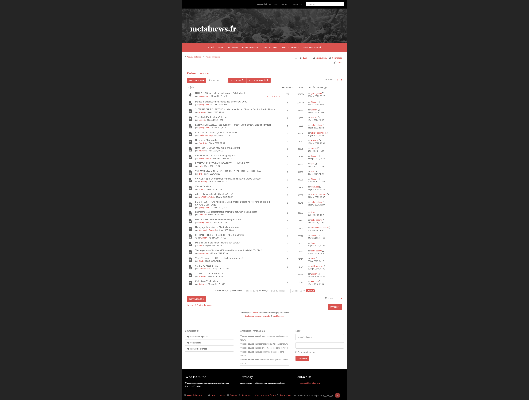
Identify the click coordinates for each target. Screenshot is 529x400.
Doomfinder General (207, 230)
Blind (201, 261)
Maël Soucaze (278, 316)
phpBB (255, 312)
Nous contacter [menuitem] (219, 395)
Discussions (232, 47)
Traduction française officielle (257, 316)
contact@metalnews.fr (310, 383)
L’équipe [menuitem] (233, 395)
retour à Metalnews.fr (312, 47)
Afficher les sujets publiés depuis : (229, 290)
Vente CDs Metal (203, 186)
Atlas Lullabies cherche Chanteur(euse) (214, 194)
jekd (200, 166)
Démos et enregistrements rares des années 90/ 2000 (221, 101)
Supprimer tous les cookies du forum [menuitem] (259, 395)
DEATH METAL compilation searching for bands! (218, 219)
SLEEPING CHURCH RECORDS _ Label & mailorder (219, 234)
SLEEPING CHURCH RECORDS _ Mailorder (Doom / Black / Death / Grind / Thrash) (235, 109)
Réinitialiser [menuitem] (286, 395)
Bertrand (202, 284)
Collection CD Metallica (206, 281)
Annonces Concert (250, 47)
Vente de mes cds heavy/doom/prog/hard (215, 155)
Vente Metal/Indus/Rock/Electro (210, 117)
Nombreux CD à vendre (206, 140)
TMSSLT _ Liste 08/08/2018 (209, 273)
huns (201, 245)
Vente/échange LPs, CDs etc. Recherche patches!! (219, 258)
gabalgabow (204, 96)
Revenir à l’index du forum (199, 305)
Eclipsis (202, 120)
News (220, 47)
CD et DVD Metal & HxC (206, 265)
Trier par (266, 290)
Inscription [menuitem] (321, 58)
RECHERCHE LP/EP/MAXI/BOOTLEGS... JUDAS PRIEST (222, 163)
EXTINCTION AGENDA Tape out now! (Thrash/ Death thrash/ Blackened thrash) (233, 124)
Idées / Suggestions (290, 47)
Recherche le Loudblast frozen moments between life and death (226, 211)
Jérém (201, 189)
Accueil (210, 47)
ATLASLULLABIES (206, 197)
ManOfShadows (205, 158)
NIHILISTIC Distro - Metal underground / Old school (220, 93)
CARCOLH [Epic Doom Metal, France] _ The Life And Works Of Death (228, 178)
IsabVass (315, 186)
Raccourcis (297, 58)
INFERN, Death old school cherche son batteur (217, 242)
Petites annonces (269, 47)
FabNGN (202, 143)
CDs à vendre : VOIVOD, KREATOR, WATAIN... (216, 132)
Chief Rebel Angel (206, 135)
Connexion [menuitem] (337, 58)
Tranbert (202, 214)
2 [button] (337, 80)
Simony (314, 102)
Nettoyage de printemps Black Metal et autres (217, 227)
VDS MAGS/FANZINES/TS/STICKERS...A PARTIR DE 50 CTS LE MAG (228, 170)
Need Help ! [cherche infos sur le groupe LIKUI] (217, 147)
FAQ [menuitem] (305, 58)
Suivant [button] (340, 79)
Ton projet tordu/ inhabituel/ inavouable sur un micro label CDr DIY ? (228, 250)
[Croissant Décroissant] (298, 290)
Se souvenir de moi (306, 352)
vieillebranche (204, 268)
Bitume (202, 150)
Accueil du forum (194, 57)
